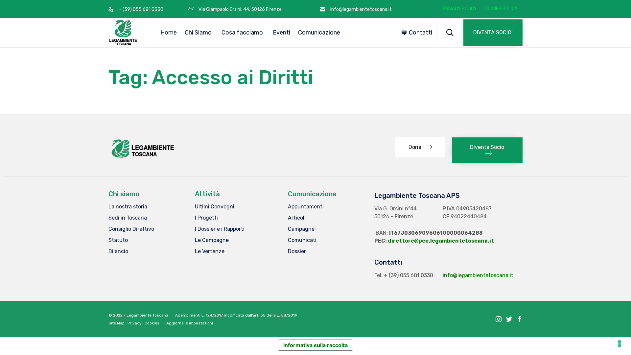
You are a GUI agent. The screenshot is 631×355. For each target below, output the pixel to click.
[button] (493, 32)
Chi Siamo (198, 32)
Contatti (420, 32)
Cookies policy (500, 9)
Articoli (297, 218)
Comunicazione (319, 32)
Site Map (116, 323)
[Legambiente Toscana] (123, 32)
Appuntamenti (306, 206)
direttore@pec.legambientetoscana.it (441, 241)
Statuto (118, 240)
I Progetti (206, 218)
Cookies (152, 323)
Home (168, 32)
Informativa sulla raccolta (315, 345)
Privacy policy (459, 9)
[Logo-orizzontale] (142, 157)
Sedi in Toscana (127, 218)
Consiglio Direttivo (131, 229)
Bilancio (118, 251)
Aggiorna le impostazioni (189, 323)
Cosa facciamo (242, 32)
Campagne (301, 229)
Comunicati (302, 240)
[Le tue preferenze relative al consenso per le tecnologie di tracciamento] (619, 343)
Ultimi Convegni (214, 206)
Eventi (281, 32)
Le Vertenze (209, 251)
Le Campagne (212, 240)
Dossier (297, 251)
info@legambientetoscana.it (478, 275)
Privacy (135, 323)
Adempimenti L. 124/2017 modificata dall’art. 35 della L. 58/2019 (236, 315)
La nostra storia (127, 206)
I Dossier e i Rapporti (220, 229)
